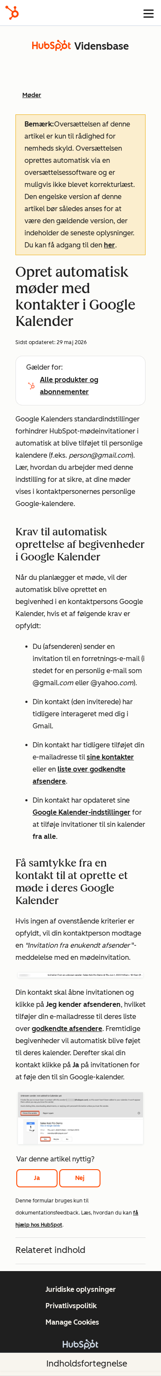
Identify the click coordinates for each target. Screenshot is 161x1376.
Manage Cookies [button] (72, 1322)
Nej (80, 1178)
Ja (37, 1178)
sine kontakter (110, 757)
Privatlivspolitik (71, 1306)
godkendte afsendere (67, 1029)
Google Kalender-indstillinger (82, 812)
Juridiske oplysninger (81, 1289)
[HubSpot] (12, 12)
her (109, 245)
